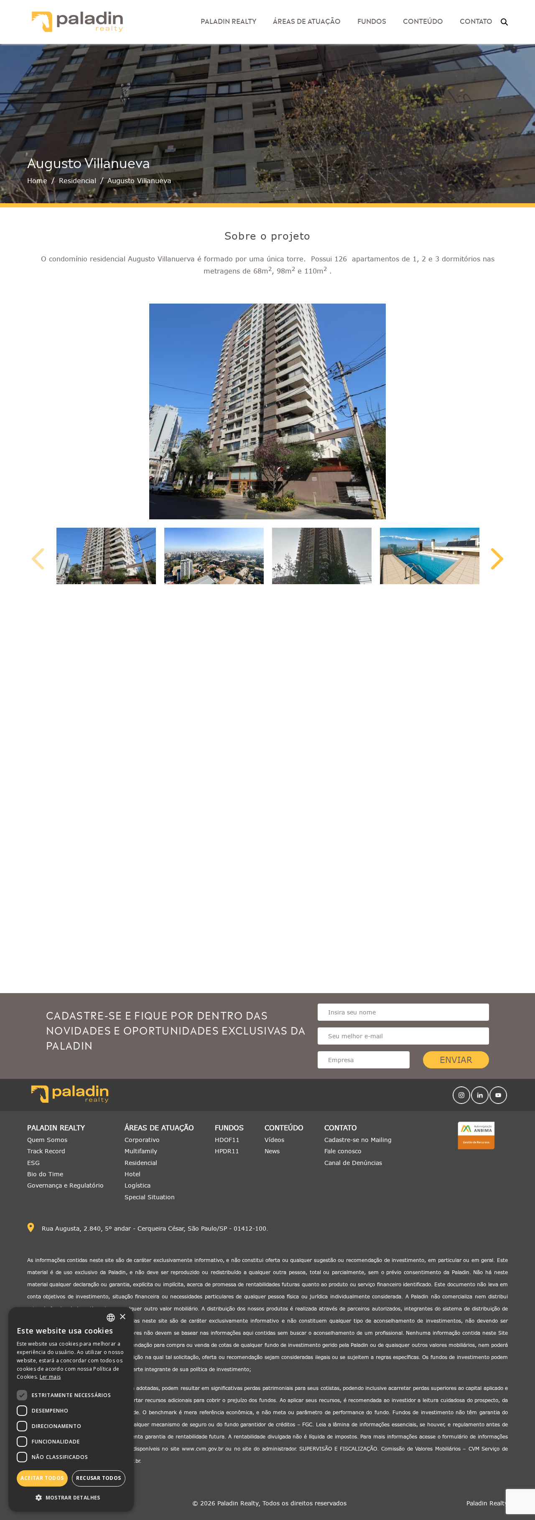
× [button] (122, 1317)
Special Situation (150, 1197)
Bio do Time (45, 1174)
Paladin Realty (56, 1128)
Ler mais (50, 1376)
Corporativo (142, 1139)
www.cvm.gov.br (202, 1449)
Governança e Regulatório (65, 1185)
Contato (340, 1128)
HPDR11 (227, 1151)
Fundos (371, 20)
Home (37, 180)
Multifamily (141, 1151)
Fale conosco (343, 1151)
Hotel (132, 1174)
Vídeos (274, 1139)
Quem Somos (47, 1139)
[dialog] (71, 1409)
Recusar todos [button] (98, 1478)
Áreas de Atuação (307, 20)
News (272, 1151)
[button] (71, 1497)
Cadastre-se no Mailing (358, 1139)
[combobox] (111, 1317)
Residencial (77, 180)
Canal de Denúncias (353, 1162)
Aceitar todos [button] (42, 1478)
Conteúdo (284, 1128)
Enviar (456, 1060)
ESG (33, 1162)
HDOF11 (227, 1139)
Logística (137, 1185)
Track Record (46, 1151)
